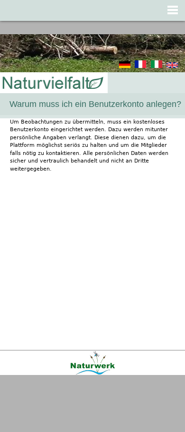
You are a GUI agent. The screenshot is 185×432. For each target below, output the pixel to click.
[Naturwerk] (92, 373)
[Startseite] (52, 83)
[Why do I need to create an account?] (172, 66)
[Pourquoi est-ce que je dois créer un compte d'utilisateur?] (140, 66)
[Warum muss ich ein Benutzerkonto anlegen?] (124, 66)
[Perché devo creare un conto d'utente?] (156, 66)
